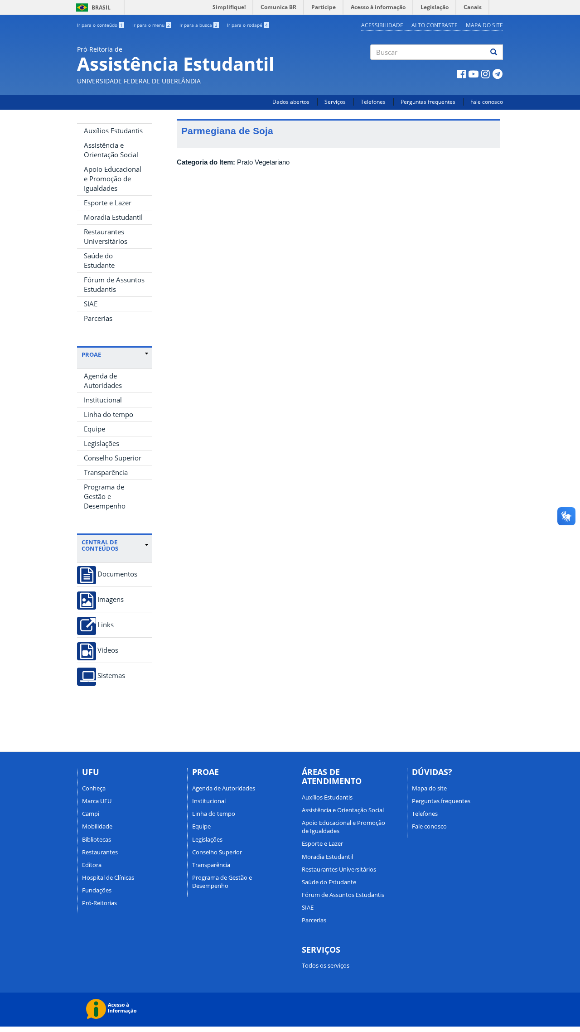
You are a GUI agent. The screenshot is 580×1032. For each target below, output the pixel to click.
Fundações (96, 890)
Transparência (106, 472)
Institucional (103, 399)
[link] (115, 354)
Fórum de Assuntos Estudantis (114, 284)
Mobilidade (97, 826)
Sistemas (111, 675)
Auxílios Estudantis (113, 130)
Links (105, 624)
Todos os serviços (325, 965)
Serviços (335, 102)
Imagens (110, 599)
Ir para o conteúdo (100, 25)
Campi (90, 813)
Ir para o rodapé (247, 25)
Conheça (94, 788)
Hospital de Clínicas (108, 877)
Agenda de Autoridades (103, 380)
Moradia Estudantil (113, 217)
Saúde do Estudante (99, 260)
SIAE (90, 303)
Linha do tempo (108, 414)
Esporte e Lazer (107, 202)
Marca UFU (96, 801)
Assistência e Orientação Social (111, 150)
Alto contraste (434, 25)
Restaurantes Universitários (105, 236)
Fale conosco (486, 102)
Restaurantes (100, 852)
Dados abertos (290, 102)
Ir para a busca (198, 25)
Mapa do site (484, 25)
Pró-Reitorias (99, 903)
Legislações (101, 443)
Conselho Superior (112, 457)
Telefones (373, 102)
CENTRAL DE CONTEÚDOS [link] (100, 545)
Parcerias (98, 318)
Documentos (117, 574)
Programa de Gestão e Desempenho (105, 496)
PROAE (91, 354)
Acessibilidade (382, 25)
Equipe (94, 428)
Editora (92, 865)
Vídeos (107, 650)
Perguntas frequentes (428, 102)
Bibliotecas (96, 839)
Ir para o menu (151, 25)
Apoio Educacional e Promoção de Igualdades (112, 179)
